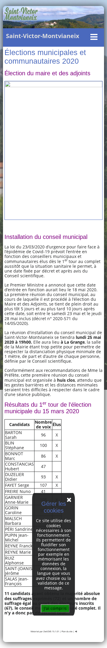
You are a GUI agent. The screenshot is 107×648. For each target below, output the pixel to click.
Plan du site (67, 631)
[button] (52, 37)
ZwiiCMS (47, 631)
